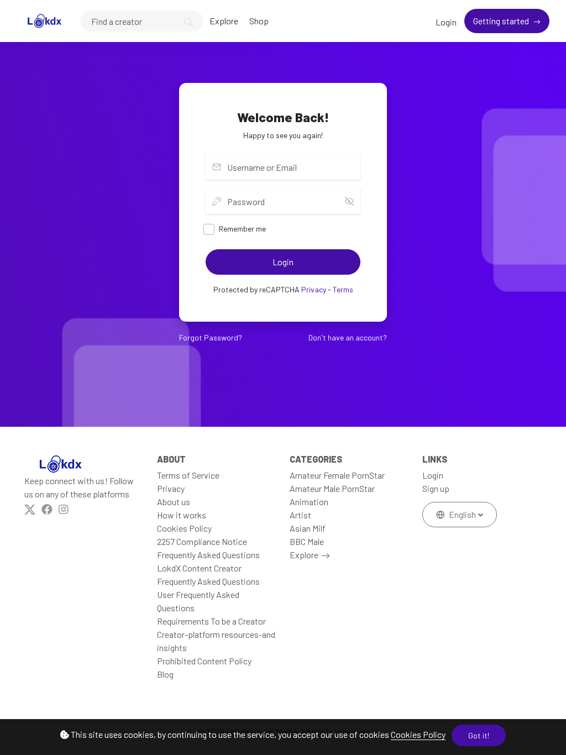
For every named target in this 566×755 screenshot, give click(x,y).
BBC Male (307, 541)
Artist (300, 515)
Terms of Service (188, 475)
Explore (223, 20)
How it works (181, 515)
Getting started (502, 20)
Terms (343, 289)
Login (446, 22)
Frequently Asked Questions (208, 554)
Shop (259, 20)
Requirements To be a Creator (211, 621)
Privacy (313, 289)
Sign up (435, 488)
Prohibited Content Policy (204, 661)
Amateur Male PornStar (332, 488)
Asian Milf (308, 528)
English (462, 514)
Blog (165, 674)
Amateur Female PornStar (337, 475)
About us (173, 501)
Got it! (478, 735)
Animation (309, 501)
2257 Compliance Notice (202, 541)
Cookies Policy (418, 734)
